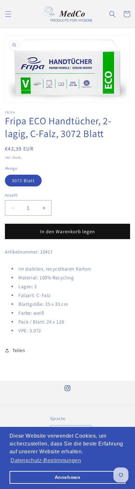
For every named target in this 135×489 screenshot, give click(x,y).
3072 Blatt (23, 180)
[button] (8, 14)
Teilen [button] (18, 350)
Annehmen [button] (68, 477)
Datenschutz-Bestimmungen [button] (45, 460)
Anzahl (11, 195)
